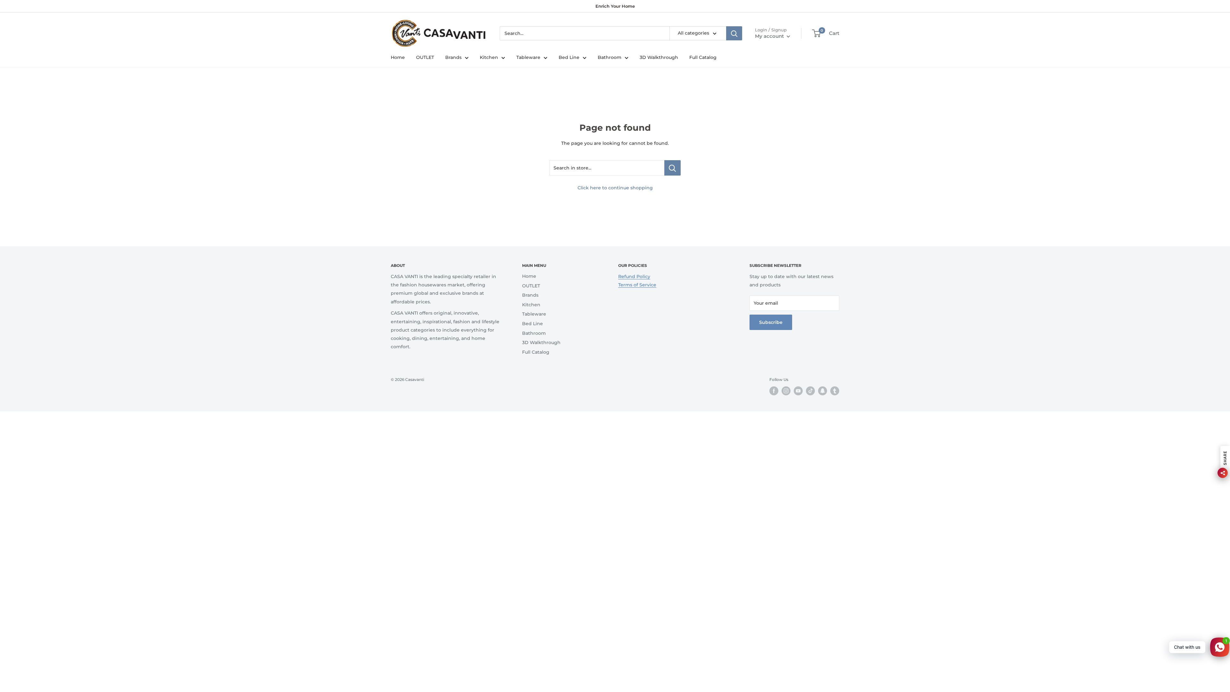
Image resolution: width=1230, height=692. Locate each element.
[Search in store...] (672, 168)
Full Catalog (703, 57)
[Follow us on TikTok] (810, 390)
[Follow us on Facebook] (773, 390)
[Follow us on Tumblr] (834, 390)
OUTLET (425, 57)
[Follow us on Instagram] (786, 390)
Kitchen (489, 57)
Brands (453, 57)
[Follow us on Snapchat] (822, 390)
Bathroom (609, 57)
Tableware (528, 57)
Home (398, 57)
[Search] (734, 33)
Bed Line (569, 57)
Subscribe (771, 322)
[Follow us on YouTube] (798, 390)
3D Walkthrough (659, 57)
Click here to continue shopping (615, 188)
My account (770, 36)
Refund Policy (634, 276)
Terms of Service (637, 285)
